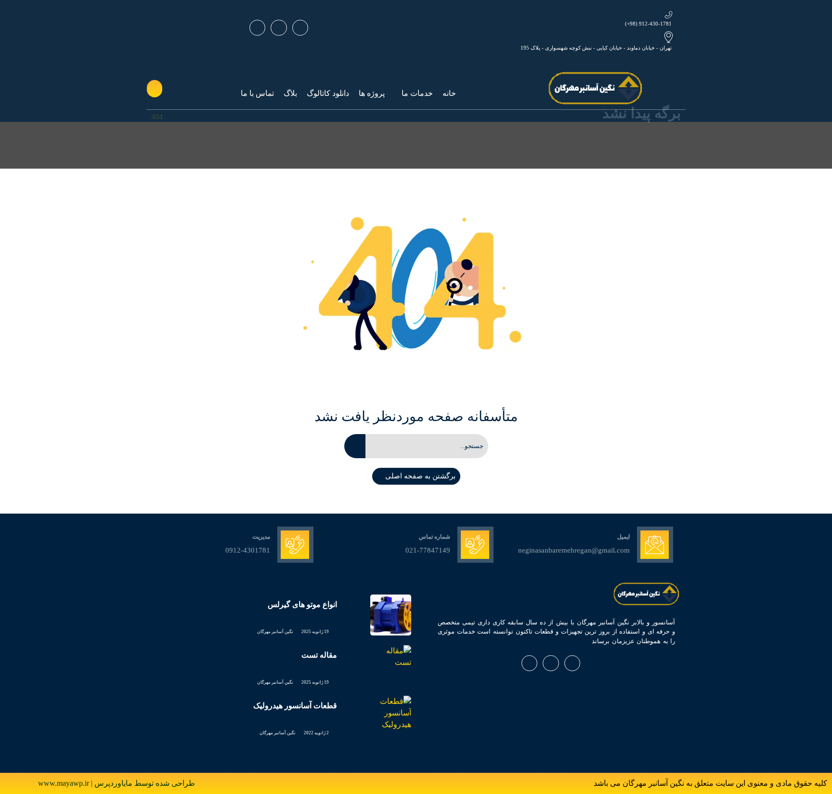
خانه (449, 93)
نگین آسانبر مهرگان (275, 631)
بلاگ (290, 93)
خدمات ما (417, 93)
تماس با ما (257, 93)
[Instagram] (278, 28)
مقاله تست (319, 655)
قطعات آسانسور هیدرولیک (295, 705)
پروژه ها (372, 93)
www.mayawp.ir (64, 783)
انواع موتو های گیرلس (302, 604)
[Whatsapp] (300, 28)
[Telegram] (257, 28)
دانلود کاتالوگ (328, 93)
